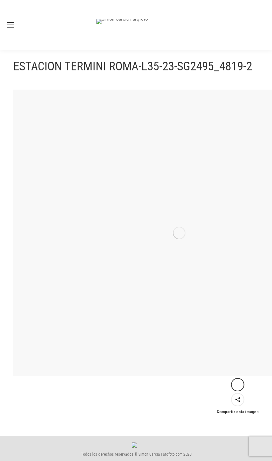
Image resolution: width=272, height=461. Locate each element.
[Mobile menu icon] (11, 25)
